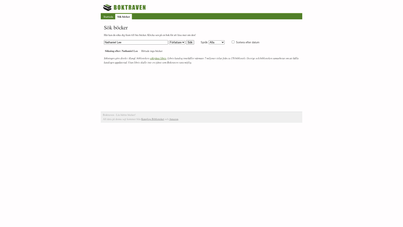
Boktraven (125, 7)
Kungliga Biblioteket (152, 119)
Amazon (173, 119)
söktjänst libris (158, 58)
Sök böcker (123, 16)
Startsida (108, 16)
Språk (204, 42)
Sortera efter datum (247, 42)
